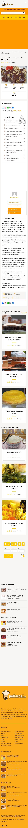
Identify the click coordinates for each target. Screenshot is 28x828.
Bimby (2, 735)
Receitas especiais (19, 737)
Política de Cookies (5, 816)
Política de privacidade (19, 815)
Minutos (13, 548)
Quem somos (4, 815)
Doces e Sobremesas (6, 745)
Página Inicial (4, 52)
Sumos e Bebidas (19, 743)
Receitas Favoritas (14, 212)
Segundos (20, 548)
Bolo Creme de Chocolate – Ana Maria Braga (14, 339)
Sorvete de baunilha (14, 452)
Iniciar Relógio (8, 556)
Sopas (16, 741)
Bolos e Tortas (11, 52)
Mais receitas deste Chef (14, 202)
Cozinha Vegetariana (6, 743)
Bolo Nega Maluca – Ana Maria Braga (14, 375)
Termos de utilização (16, 816)
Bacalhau (3, 733)
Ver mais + (24, 312)
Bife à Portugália (11, 799)
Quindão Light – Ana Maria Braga (14, 412)
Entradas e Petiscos (19, 731)
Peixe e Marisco (18, 733)
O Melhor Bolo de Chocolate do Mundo (17, 805)
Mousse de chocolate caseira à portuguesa (16, 629)
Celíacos (3, 741)
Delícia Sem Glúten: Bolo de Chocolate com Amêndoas (15, 596)
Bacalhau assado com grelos (14, 488)
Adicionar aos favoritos (14, 205)
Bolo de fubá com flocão (14, 621)
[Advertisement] (14, 34)
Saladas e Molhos (19, 739)
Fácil (14, 95)
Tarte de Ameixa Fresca (14, 635)
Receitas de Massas (19, 735)
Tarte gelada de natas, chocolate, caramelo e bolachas (17, 588)
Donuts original (12, 602)
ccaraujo (14, 198)
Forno (22, 89)
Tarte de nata (10, 786)
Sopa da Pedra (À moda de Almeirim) (14, 643)
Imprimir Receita (7, 103)
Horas (6, 548)
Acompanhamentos (5, 731)
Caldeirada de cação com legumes (14, 524)
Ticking (22, 554)
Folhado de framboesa (13, 609)
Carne (2, 739)
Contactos (10, 815)
